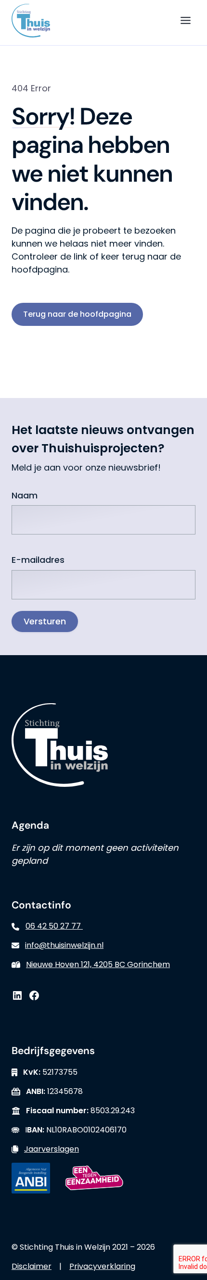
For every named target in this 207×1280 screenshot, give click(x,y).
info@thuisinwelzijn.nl (64, 945)
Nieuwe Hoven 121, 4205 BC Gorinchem (98, 964)
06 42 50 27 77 (54, 926)
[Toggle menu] (185, 20)
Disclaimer (32, 1266)
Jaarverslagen (51, 1149)
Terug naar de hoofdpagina (77, 314)
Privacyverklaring (102, 1266)
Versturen (45, 621)
